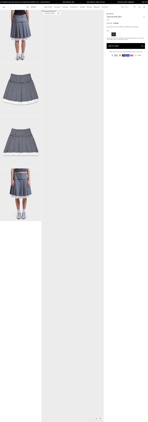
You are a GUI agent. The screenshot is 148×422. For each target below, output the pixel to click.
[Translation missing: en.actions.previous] (96, 418)
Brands (89, 7)
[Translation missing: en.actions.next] (100, 418)
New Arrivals (48, 7)
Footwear (57, 7)
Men (27, 7)
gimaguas (110, 13)
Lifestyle (82, 7)
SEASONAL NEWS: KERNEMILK (125, 2)
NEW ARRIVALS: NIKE (68, 2)
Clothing (65, 7)
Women (33, 7)
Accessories (74, 7)
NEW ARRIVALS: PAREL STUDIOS (96, 2)
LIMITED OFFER (49, 13)
